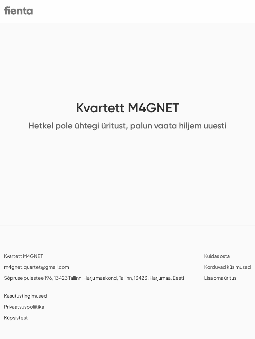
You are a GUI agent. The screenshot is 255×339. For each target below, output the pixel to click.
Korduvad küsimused (227, 267)
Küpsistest (16, 317)
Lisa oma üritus (220, 278)
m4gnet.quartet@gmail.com (36, 267)
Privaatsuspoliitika (24, 307)
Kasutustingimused (25, 296)
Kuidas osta (217, 256)
